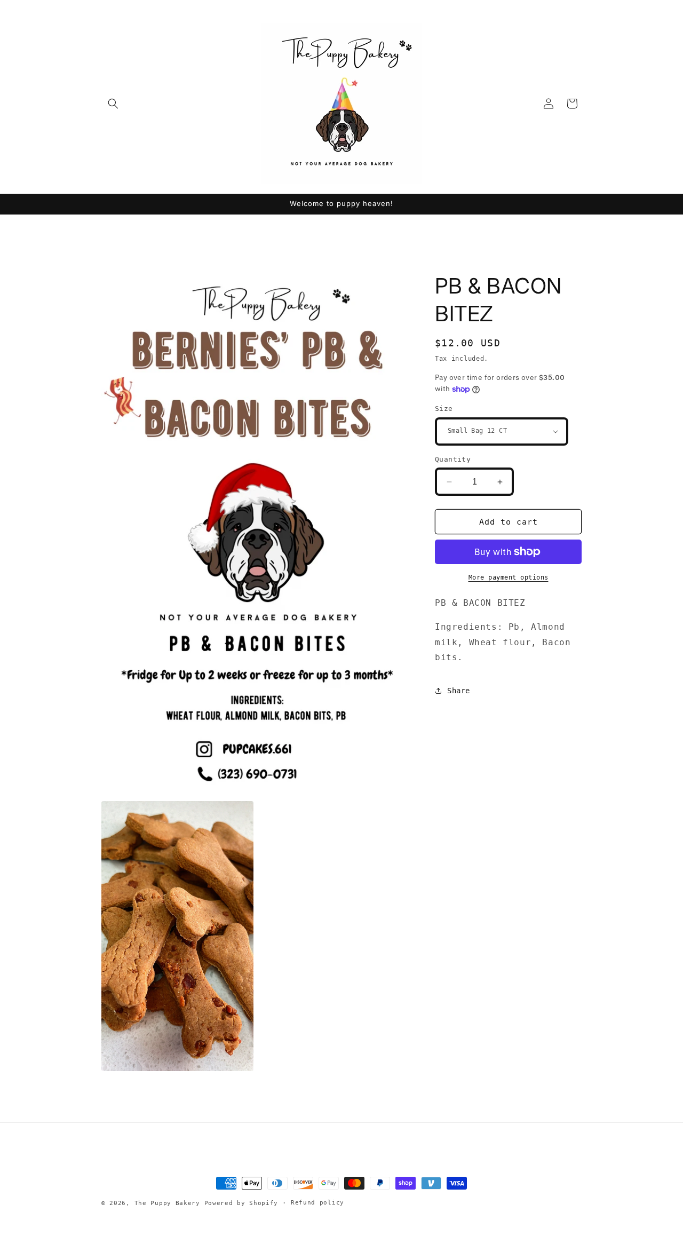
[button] (113, 103)
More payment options (508, 577)
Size (444, 409)
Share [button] (458, 690)
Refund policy (317, 1202)
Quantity (453, 459)
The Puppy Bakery (167, 1203)
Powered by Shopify (241, 1203)
